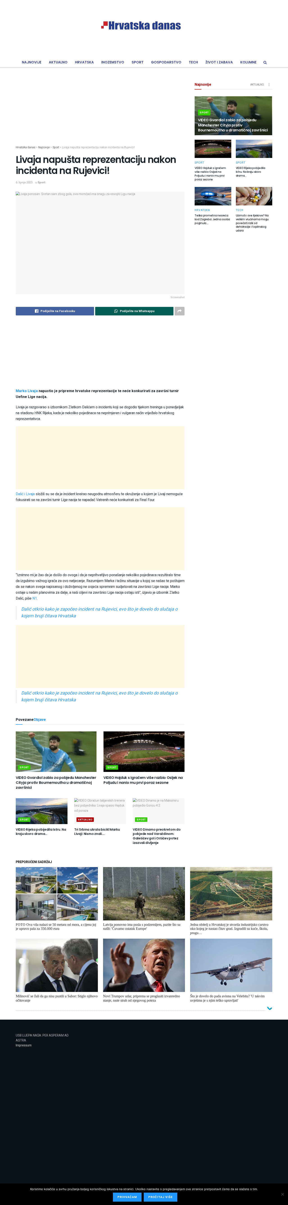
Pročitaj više (160, 1197)
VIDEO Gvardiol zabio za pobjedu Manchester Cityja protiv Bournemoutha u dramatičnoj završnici (56, 782)
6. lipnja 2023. (24, 182)
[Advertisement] (100, 113)
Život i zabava (219, 62)
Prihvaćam (127, 1197)
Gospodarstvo (166, 62)
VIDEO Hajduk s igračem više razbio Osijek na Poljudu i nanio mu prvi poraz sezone (143, 780)
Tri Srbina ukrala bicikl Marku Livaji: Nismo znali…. (97, 831)
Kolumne (248, 62)
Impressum (24, 1045)
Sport (138, 62)
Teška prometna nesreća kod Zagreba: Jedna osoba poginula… (212, 219)
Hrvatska (84, 62)
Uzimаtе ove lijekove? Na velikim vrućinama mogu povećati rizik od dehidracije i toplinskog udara (252, 223)
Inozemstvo (112, 62)
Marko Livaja (27, 391)
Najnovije (31, 62)
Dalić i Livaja (25, 494)
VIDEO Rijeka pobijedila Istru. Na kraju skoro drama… (41, 831)
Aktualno (58, 62)
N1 (34, 598)
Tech (193, 62)
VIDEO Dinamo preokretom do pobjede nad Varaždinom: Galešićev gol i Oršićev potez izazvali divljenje (157, 836)
